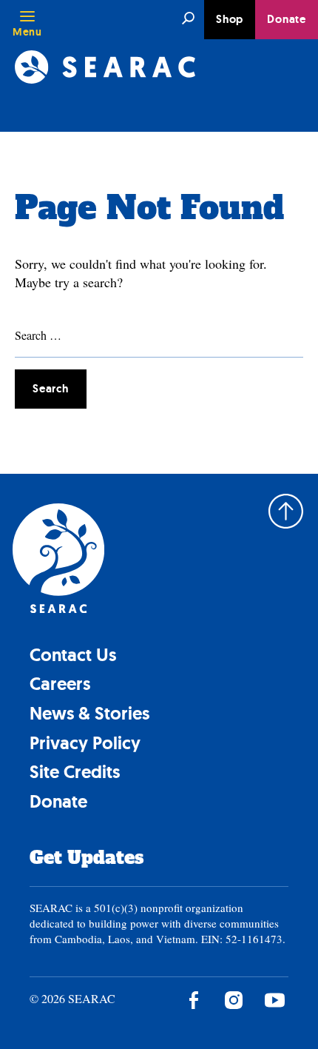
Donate (286, 19)
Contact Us (73, 654)
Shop (229, 19)
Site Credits (75, 771)
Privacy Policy (85, 742)
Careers (60, 683)
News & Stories (89, 713)
